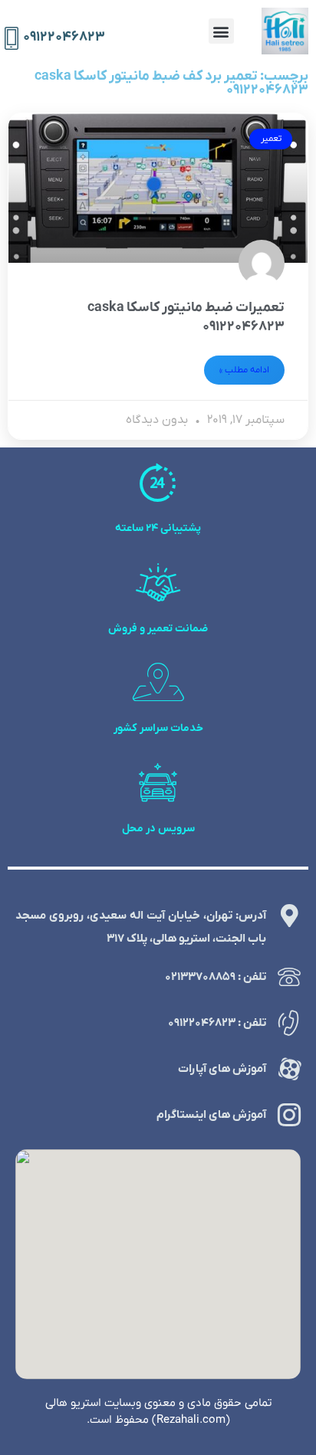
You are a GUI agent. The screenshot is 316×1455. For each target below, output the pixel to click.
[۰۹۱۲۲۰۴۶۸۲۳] (11, 38)
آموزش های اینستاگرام (211, 1114)
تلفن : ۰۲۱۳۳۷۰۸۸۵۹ (215, 977)
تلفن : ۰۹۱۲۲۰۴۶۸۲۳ (217, 1023)
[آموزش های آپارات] (289, 1068)
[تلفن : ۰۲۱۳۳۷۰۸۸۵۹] (289, 976)
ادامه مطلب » (244, 370)
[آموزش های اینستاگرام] (289, 1114)
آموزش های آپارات (222, 1069)
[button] (221, 31)
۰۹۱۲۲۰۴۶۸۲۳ (64, 37)
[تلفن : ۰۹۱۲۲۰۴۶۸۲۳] (289, 1022)
